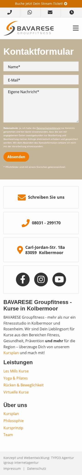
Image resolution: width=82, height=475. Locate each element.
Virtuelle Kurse (16, 392)
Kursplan (11, 352)
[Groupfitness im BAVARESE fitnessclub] (28, 27)
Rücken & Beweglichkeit (23, 385)
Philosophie (13, 420)
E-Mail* (14, 80)
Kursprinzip (13, 427)
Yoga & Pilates (15, 378)
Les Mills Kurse (16, 371)
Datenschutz (36, 468)
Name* (14, 67)
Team (8, 434)
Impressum (12, 468)
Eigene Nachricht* (23, 92)
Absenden (16, 156)
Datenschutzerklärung (48, 128)
